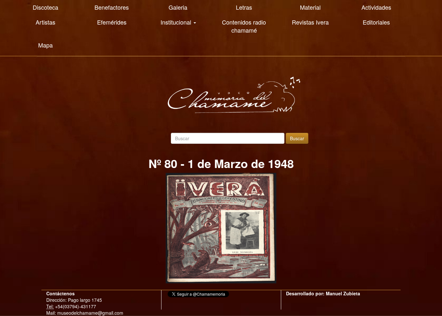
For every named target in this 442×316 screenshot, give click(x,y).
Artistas (45, 22)
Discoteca (45, 7)
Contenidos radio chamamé (244, 26)
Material (310, 7)
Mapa (45, 45)
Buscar (297, 138)
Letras (244, 7)
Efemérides (112, 22)
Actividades (376, 7)
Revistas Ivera (310, 22)
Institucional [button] (176, 22)
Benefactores (111, 7)
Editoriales (376, 22)
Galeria (178, 7)
